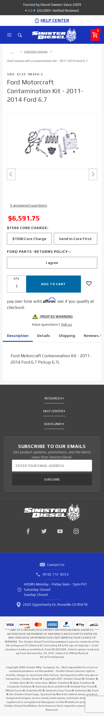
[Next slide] (93, 174)
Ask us (66, 324)
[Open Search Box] (20, 35)
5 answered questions (28, 205)
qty (16, 278)
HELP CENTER (55, 20)
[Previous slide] (11, 174)
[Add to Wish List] (89, 284)
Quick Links (53, 424)
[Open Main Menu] (9, 35)
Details (43, 335)
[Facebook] (28, 531)
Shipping (67, 335)
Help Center (53, 411)
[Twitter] (44, 531)
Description (18, 335)
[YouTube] (60, 531)
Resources (53, 398)
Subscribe (52, 479)
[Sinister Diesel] (54, 34)
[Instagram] (76, 531)
